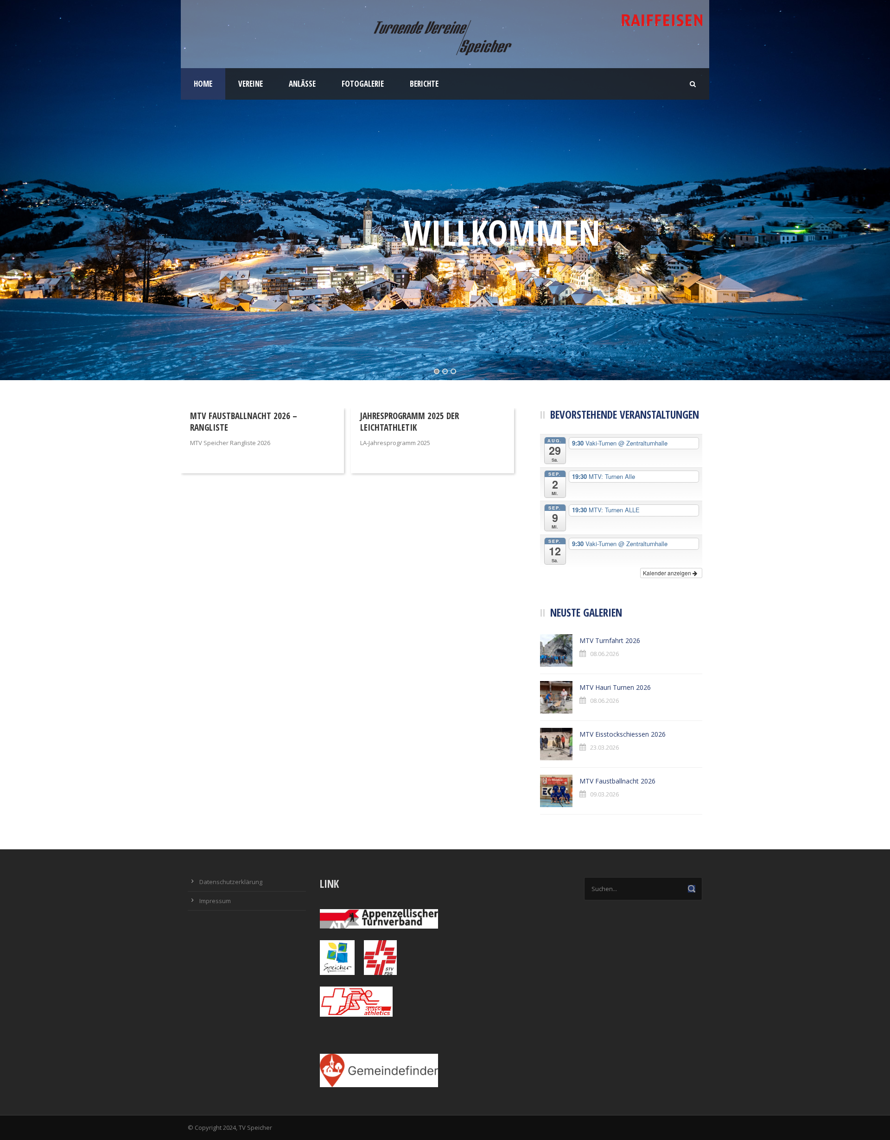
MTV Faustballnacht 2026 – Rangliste (243, 421)
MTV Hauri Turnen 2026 (615, 687)
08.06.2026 (604, 654)
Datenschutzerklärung (230, 882)
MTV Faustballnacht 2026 (617, 781)
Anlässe (302, 83)
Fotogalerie (363, 83)
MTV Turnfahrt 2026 (609, 640)
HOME (203, 83)
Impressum (215, 901)
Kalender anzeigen (668, 573)
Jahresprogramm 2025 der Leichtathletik (409, 421)
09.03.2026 (604, 794)
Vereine (250, 83)
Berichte (424, 83)
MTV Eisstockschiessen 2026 (622, 734)
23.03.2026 (604, 747)
